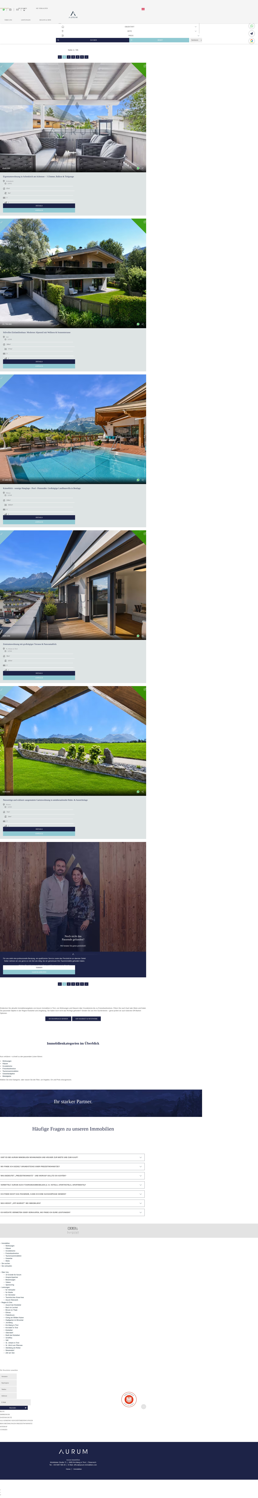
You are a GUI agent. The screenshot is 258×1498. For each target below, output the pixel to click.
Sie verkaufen (42, 8)
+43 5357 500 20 (59, 1465)
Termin (39, 967)
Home (68, 1469)
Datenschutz (6, 1417)
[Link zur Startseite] (73, 1453)
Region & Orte (45, 20)
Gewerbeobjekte (9, 1074)
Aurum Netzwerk (12, 1300)
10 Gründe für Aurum (13, 1275)
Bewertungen (10, 1280)
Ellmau (8, 1312)
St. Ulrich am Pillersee (14, 1345)
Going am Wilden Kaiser (15, 1318)
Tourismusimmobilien (10, 1071)
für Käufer (9, 1292)
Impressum (5, 1414)
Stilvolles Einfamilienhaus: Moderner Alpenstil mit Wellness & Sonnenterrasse (36, 332)
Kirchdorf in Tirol (12, 1328)
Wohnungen (7, 1061)
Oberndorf (9, 1333)
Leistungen (25, 20)
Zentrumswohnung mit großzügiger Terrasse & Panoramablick (30, 644)
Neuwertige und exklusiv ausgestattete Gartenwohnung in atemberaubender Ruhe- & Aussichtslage (45, 800)
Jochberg (9, 1323)
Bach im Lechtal (12, 1307)
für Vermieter (10, 1295)
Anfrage (39, 210)
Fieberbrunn (10, 1315)
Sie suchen (22, 8)
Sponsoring (10, 1285)
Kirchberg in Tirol (12, 1325)
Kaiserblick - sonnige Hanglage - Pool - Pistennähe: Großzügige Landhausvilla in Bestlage (42, 488)
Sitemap (3, 1427)
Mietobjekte (7, 1076)
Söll (7, 1340)
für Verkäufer (10, 1290)
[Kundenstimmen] (251, 41)
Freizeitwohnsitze (9, 1069)
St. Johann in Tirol (12, 1343)
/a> (1, 953)
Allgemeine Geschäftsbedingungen (16, 1420)
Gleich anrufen (39, 972)
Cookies (3, 1430)
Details (39, 206)
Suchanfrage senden (58, 1019)
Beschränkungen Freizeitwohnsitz (16, 1424)
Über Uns (8, 20)
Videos (8, 1282)
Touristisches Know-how (15, 1297)
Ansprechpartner (12, 1277)
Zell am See (10, 1353)
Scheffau (9, 1338)
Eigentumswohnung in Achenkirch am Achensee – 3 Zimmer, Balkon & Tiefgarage (38, 176)
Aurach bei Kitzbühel (13, 1305)
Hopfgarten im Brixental (14, 1320)
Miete (8, 1261)
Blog (2, 1411)
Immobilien (4, 8)
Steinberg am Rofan (13, 1348)
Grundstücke (7, 1066)
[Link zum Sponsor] (73, 1230)
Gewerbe (9, 1258)
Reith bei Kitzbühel (13, 1335)
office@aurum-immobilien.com (85, 1465)
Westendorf (10, 1350)
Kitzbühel (9, 1330)
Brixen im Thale (11, 1310)
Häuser (5, 1064)
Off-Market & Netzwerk (86, 1019)
